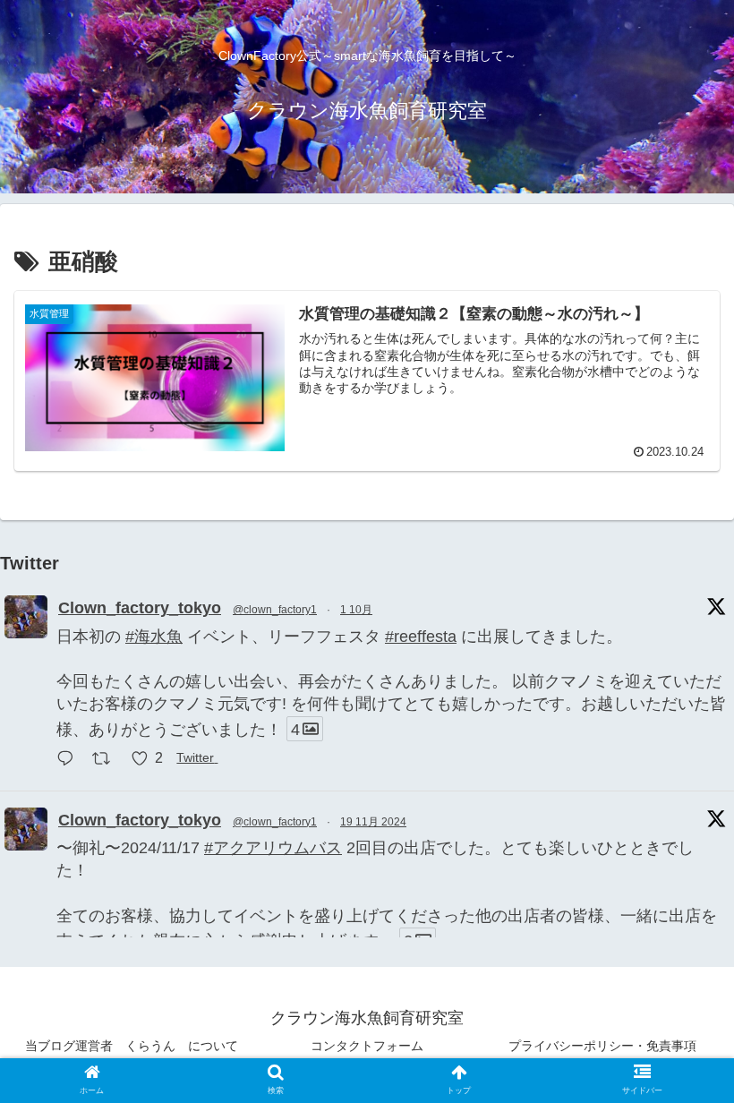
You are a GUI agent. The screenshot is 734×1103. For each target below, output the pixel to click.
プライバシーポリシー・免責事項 (602, 1046)
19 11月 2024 (373, 822)
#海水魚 (154, 637)
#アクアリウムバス (273, 848)
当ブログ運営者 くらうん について (131, 1046)
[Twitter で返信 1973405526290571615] (70, 760)
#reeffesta (421, 637)
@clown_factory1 (275, 609)
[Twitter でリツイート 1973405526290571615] (107, 760)
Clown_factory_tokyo (139, 608)
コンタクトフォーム (367, 1046)
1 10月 (356, 609)
